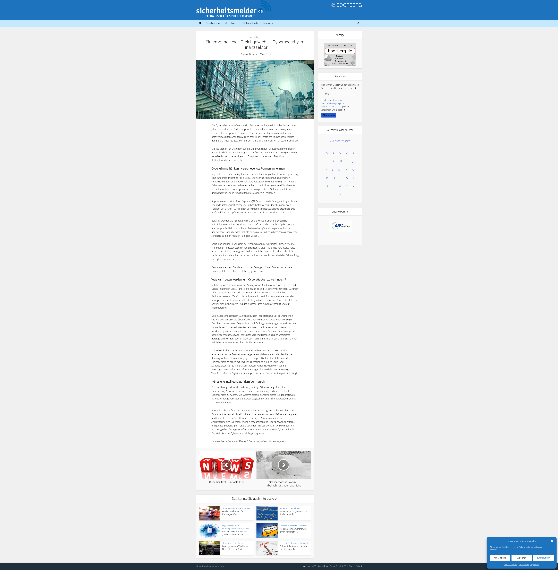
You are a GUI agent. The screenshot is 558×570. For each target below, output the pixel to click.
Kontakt (267, 23)
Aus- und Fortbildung (289, 543)
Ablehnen (521, 557)
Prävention (229, 23)
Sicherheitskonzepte (230, 508)
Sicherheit (255, 37)
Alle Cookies (500, 557)
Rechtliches (295, 508)
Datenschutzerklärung (331, 106)
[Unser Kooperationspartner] (340, 223)
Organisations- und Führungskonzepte (230, 527)
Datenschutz (524, 564)
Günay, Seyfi (265, 54)
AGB (314, 566)
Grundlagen (211, 23)
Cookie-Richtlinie (510, 564)
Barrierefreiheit (355, 566)
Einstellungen (543, 557)
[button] (552, 541)
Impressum (534, 564)
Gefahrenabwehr (250, 23)
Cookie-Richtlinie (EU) (339, 566)
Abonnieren (329, 115)
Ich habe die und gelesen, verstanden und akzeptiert (335, 105)
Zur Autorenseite (340, 141)
